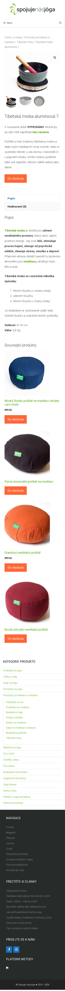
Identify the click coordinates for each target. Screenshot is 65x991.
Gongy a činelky (14, 717)
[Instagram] (16, 949)
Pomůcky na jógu (12, 689)
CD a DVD (8, 753)
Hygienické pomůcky (14, 778)
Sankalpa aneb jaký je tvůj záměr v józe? (28, 895)
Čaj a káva (8, 765)
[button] (55, 57)
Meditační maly (14, 712)
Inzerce (10, 843)
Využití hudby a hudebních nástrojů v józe (28, 917)
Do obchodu (16, 178)
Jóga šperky (9, 784)
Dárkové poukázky (13, 802)
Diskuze (10, 837)
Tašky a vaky (10, 676)
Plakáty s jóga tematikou (17, 796)
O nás (9, 848)
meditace (30, 261)
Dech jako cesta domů (18, 922)
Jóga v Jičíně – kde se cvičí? (21, 901)
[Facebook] (9, 949)
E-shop (10, 827)
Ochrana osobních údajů (19, 859)
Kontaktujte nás (15, 870)
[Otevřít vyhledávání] (60, 22)
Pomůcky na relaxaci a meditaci (20, 695)
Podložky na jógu (12, 670)
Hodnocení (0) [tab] (17, 206)
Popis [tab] (11, 198)
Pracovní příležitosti (17, 864)
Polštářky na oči (15, 702)
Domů (8, 37)
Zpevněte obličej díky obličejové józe (26, 906)
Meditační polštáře (16, 732)
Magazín (11, 832)
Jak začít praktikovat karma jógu (24, 912)
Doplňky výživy (11, 759)
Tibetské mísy (25, 42)
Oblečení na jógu (12, 747)
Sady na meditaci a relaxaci (21, 727)
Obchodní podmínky (17, 853)
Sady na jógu (10, 682)
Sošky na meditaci (16, 722)
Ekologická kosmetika (15, 772)
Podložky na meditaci (17, 707)
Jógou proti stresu (16, 890)
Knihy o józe (9, 790)
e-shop (18, 37)
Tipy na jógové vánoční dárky (22, 928)
